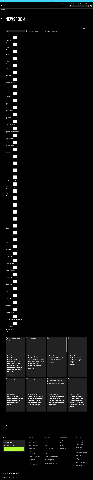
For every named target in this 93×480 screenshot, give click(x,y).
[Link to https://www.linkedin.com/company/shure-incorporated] (9, 473)
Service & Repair (80, 440)
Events (62, 445)
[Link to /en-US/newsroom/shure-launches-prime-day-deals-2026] (57, 395)
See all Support (80, 468)
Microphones (32, 440)
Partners (47, 453)
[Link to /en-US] (5, 6)
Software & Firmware (81, 452)
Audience (37, 31)
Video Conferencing (33, 445)
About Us (47, 440)
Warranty (78, 455)
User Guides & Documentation (80, 443)
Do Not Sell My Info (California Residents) (50, 460)
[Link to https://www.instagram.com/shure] (7, 473)
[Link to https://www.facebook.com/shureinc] (3, 473)
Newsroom (63, 443)
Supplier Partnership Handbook (83, 458)
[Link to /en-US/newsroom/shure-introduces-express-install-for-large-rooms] (77, 395)
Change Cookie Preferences (51, 456)
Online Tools (79, 447)
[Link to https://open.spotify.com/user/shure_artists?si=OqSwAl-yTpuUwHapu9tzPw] (11, 473)
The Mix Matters (49, 448)
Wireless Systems (33, 443)
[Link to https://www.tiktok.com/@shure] (16, 473)
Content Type (46, 31)
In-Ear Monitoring (33, 453)
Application (55, 31)
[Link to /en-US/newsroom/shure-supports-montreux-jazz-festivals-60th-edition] (36, 357)
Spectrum (62, 451)
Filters (31, 31)
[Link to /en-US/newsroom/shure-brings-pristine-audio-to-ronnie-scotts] (36, 395)
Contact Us (79, 465)
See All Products (33, 464)
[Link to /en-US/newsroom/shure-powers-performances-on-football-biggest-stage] (77, 357)
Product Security (80, 462)
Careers (47, 445)
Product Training (80, 450)
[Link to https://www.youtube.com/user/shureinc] (14, 473)
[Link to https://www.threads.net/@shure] (18, 473)
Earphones (31, 451)
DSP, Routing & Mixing (34, 456)
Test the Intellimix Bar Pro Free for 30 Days (46, 1)
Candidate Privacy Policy (51, 463)
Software (31, 462)
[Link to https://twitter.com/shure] (5, 473)
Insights (62, 440)
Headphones (32, 448)
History (46, 443)
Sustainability (48, 451)
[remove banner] (92, 1)
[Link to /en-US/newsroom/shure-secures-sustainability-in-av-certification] (57, 357)
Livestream (63, 448)
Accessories (32, 459)
